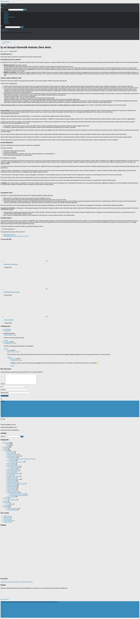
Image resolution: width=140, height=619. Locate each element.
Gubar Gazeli (8, 516)
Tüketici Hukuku (11, 491)
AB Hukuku (10, 451)
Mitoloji (6, 18)
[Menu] (1, 7)
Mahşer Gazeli (8, 517)
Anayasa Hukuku (12, 454)
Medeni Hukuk (11, 478)
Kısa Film (10, 504)
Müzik (5, 501)
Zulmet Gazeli (8, 519)
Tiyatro (6, 21)
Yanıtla (6, 340)
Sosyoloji (6, 505)
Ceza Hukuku (11, 460)
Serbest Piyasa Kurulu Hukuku (16, 483)
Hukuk (6, 450)
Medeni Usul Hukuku (13, 479)
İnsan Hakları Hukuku (13, 473)
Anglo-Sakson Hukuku (13, 456)
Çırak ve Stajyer (9, 320)
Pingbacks (7, 330)
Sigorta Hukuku (11, 485)
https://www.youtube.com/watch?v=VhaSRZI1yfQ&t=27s (17, 582)
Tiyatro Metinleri (11, 510)
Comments (7, 329)
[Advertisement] (20, 37)
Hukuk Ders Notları (9, 17)
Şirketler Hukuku (12, 486)
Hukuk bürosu (5, 599)
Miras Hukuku (11, 480)
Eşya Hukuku (11, 464)
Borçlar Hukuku (11, 457)
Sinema (6, 20)
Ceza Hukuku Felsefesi (17, 461)
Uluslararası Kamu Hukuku (18, 495)
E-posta (3, 389)
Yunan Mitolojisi (11, 499)
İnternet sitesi (4, 392)
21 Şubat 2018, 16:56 (10, 335)
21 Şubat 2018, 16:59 (10, 343)
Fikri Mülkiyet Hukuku (13, 466)
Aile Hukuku (10, 453)
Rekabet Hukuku (12, 482)
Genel (5, 448)
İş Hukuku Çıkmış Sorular (12, 292)
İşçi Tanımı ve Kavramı (11, 264)
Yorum (3, 384)
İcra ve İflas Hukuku (12, 470)
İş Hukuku (7, 42)
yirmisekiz (7, 22)
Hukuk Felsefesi (11, 469)
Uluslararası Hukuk (12, 492)
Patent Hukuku (14, 467)
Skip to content (5, 1)
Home (5, 12)
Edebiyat (6, 14)
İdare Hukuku (11, 472)
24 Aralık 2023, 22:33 (13, 351)
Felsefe (6, 15)
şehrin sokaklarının (9, 520)
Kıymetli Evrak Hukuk (13, 476)
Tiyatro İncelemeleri (12, 508)
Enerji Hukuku (11, 463)
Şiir (8, 445)
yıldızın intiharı (8, 522)
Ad (2, 386)
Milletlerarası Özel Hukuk (17, 494)
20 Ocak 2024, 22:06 (16, 360)
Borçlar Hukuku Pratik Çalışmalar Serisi (21, 459)
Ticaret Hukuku (11, 488)
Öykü (8, 444)
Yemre (9, 350)
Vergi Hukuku (11, 496)
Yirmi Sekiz (4, 4)
